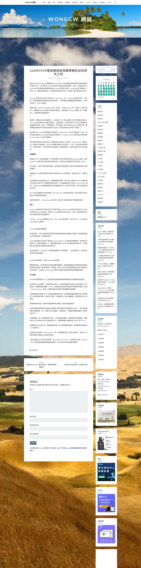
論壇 (49, 2)
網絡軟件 (100, 140)
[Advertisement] (70, 53)
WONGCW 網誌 (30, 2)
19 (109, 91)
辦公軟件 (100, 129)
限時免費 (100, 119)
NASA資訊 (100, 169)
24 (104, 94)
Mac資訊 (100, 158)
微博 (54, 2)
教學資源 (100, 184)
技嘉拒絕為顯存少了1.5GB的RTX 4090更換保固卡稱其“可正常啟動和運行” (106, 250)
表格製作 (102, 2)
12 (109, 88)
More (109, 2)
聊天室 (81, 2)
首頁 (44, 2)
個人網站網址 (34, 434)
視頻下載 (74, 2)
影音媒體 (100, 137)
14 (114, 88)
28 (114, 94)
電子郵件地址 (35, 425)
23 (101, 94)
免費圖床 (67, 2)
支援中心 (95, 2)
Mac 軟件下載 (101, 147)
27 (111, 94)
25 (106, 94)
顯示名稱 (33, 416)
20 (111, 91)
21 (114, 91)
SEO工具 (88, 2)
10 (104, 88)
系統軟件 (100, 126)
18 (106, 91)
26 (109, 94)
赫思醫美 (100, 115)
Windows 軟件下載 (103, 122)
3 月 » (102, 97)
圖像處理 (100, 133)
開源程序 (100, 187)
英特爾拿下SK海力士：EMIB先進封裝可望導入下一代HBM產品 (106, 282)
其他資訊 (100, 202)
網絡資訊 (35, 350)
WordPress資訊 (102, 173)
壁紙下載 (60, 2)
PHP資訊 (100, 180)
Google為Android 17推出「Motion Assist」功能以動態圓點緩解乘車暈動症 (106, 290)
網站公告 (100, 111)
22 (99, 94)
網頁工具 (100, 191)
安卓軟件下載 (101, 151)
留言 (32, 390)
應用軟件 (100, 144)
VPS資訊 (100, 166)
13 (111, 88)
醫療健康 (100, 198)
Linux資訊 (100, 162)
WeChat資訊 (101, 176)
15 (99, 91)
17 (104, 91)
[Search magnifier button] (113, 69)
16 (101, 91)
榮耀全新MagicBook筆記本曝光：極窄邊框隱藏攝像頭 (41, 365)
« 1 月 (99, 97)
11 (106, 88)
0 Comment (64, 78)
